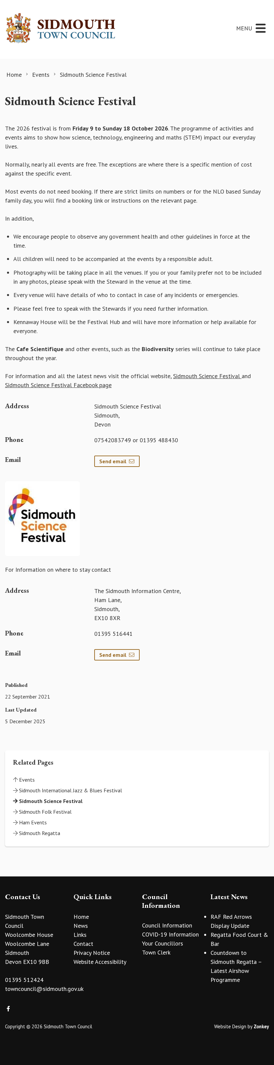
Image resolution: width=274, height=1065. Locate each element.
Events (26, 779)
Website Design (230, 1026)
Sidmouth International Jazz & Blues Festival (70, 790)
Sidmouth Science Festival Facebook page (58, 385)
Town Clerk (156, 952)
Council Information (167, 925)
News (81, 925)
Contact (83, 944)
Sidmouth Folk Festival (45, 811)
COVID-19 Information (170, 934)
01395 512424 (24, 980)
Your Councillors (162, 943)
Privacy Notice (92, 953)
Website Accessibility (100, 962)
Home (81, 916)
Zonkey (261, 1026)
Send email (112, 461)
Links (80, 935)
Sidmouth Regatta (39, 833)
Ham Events (32, 822)
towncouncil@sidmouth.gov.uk (44, 989)
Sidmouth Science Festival (207, 376)
